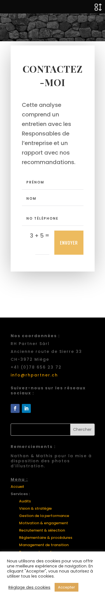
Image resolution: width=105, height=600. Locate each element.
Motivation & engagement (43, 523)
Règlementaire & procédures (45, 537)
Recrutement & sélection (42, 530)
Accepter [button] (66, 587)
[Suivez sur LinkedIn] (26, 408)
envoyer (69, 242)
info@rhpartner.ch (34, 375)
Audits (25, 501)
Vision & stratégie (35, 508)
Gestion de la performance (44, 515)
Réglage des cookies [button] (29, 587)
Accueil (17, 486)
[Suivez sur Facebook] (15, 408)
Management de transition (44, 545)
